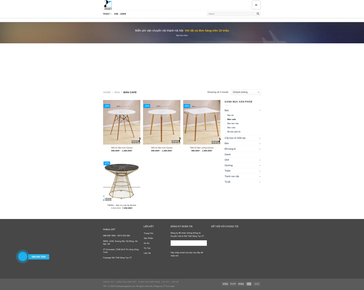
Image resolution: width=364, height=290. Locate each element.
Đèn (227, 143)
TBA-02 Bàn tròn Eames (162, 148)
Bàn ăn (230, 115)
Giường (229, 165)
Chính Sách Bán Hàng (149, 282)
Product (106, 13)
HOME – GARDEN (120, 13)
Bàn (117, 92)
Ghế (227, 160)
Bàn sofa (231, 127)
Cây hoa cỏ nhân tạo (235, 138)
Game (228, 154)
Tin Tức (147, 248)
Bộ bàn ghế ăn (234, 132)
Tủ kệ (227, 182)
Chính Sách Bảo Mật (126, 282)
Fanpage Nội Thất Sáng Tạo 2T (117, 257)
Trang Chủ (148, 233)
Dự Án (146, 243)
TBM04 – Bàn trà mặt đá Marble (121, 205)
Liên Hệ (147, 253)
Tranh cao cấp (232, 176)
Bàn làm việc (233, 123)
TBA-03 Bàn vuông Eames (202, 148)
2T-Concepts (169, 286)
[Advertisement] (182, 65)
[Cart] (256, 5)
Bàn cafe (231, 119)
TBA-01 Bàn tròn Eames (122, 148)
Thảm (227, 171)
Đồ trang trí (230, 149)
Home (107, 92)
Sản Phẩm (148, 238)
